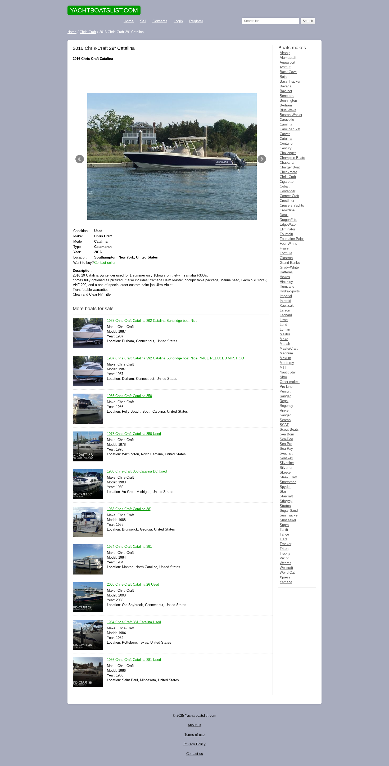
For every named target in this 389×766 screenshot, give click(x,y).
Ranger (285, 396)
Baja (283, 77)
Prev (79, 159)
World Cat (287, 572)
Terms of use (194, 735)
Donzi (284, 215)
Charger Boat (290, 167)
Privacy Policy (194, 744)
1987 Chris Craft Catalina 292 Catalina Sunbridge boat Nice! (152, 321)
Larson (285, 310)
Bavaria (285, 86)
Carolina (286, 124)
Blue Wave (288, 110)
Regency (286, 406)
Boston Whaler (291, 115)
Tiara (283, 539)
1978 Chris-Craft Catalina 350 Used (134, 434)
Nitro (283, 377)
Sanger (285, 415)
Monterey (287, 363)
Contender (287, 191)
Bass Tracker (290, 81)
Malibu (285, 334)
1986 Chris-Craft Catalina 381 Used (134, 660)
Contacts (159, 21)
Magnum (286, 353)
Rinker (285, 410)
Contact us (194, 754)
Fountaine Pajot (292, 239)
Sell (143, 21)
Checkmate (288, 172)
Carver (285, 134)
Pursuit (285, 391)
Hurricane (287, 286)
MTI (283, 367)
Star (283, 491)
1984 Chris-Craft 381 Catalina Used (134, 622)
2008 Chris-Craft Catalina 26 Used (133, 584)
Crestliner (287, 201)
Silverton (286, 468)
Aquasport (287, 62)
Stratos (285, 506)
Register (196, 21)
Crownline (287, 210)
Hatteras (286, 272)
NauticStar (288, 372)
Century (286, 148)
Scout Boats (289, 429)
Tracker (285, 544)
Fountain (286, 234)
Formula (286, 253)
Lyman (285, 329)
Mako (284, 339)
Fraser (285, 248)
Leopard (286, 315)
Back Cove (288, 72)
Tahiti (284, 530)
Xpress (285, 577)
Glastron (286, 258)
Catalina (286, 139)
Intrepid (285, 301)
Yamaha (286, 582)
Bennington (288, 101)
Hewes (285, 277)
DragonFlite (288, 220)
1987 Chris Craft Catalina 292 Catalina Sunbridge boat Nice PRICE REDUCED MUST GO (175, 358)
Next (261, 159)
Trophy (285, 553)
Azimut (285, 67)
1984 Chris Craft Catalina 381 (129, 547)
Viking (284, 558)
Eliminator (287, 229)
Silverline (287, 463)
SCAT (284, 425)
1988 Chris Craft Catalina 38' (129, 509)
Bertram (286, 105)
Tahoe (284, 534)
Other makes (290, 382)
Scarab (285, 420)
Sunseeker (288, 520)
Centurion (287, 143)
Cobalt (285, 186)
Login (178, 21)
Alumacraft (288, 58)
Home (129, 21)
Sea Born (287, 434)
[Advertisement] (171, 77)
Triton (284, 549)
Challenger (288, 153)
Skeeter (286, 472)
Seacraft (286, 453)
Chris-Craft (288, 177)
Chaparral (287, 162)
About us (194, 725)
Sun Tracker (289, 515)
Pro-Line (286, 387)
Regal (284, 401)
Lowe (284, 320)
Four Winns (288, 244)
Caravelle (287, 120)
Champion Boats (292, 158)
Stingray (286, 501)
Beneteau (287, 96)
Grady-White (289, 267)
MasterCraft (289, 348)
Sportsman (288, 482)
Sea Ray (286, 449)
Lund (283, 325)
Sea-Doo (286, 439)
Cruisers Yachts (292, 205)
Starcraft (286, 496)
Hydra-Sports (290, 291)
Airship (285, 53)
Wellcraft (286, 568)
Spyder (285, 487)
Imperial (286, 296)
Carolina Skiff (290, 129)
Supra (284, 525)
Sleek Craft (288, 477)
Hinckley (286, 282)
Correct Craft (289, 196)
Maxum (285, 358)
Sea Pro (286, 444)
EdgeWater (288, 224)
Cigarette (286, 182)
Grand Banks (290, 263)
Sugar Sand (289, 511)
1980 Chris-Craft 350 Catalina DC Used (137, 471)
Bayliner (286, 91)
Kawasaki (287, 306)
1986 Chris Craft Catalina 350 (129, 396)
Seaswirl (286, 458)
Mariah (285, 344)
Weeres (285, 563)
